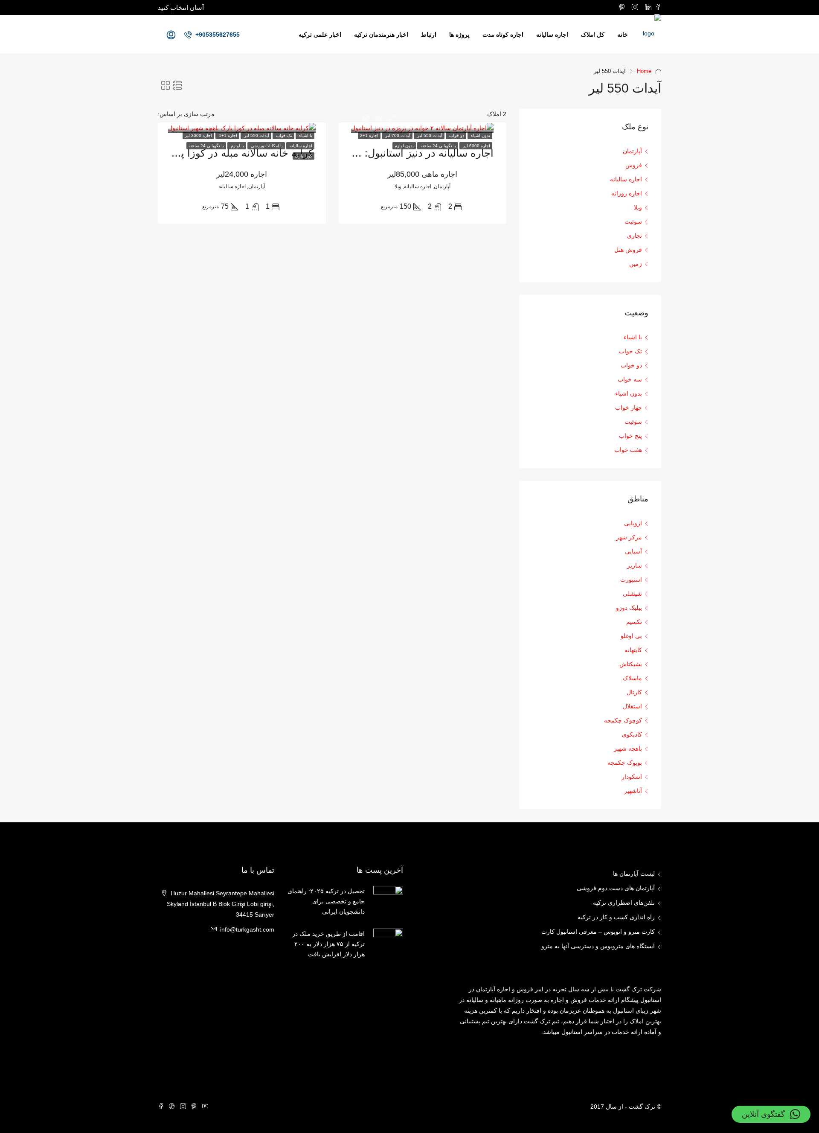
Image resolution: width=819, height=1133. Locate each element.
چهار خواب (628, 407)
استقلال (632, 706)
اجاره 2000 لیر (198, 135)
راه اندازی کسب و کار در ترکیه (616, 917)
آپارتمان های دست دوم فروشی (616, 888)
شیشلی (632, 593)
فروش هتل (628, 249)
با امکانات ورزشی (266, 145)
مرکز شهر (629, 537)
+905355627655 (217, 34)
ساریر (634, 565)
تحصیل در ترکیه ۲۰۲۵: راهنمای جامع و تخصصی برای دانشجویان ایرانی (326, 901)
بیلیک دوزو (629, 607)
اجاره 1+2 (369, 135)
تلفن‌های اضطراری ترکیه (624, 902)
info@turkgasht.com (247, 929)
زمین (635, 263)
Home (644, 71)
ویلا (638, 207)
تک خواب (283, 135)
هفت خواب (628, 449)
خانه (622, 34)
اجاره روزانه (626, 193)
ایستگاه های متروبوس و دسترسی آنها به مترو (598, 946)
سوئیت (633, 221)
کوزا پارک (303, 156)
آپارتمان (632, 151)
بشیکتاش (630, 664)
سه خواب (630, 379)
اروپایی (633, 523)
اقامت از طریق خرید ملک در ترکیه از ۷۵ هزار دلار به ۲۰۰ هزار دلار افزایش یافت (328, 944)
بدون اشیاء (480, 135)
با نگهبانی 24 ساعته (437, 145)
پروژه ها (459, 34)
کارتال (634, 692)
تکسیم (634, 621)
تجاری (634, 235)
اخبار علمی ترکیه (320, 34)
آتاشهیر (633, 790)
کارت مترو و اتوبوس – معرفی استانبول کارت (598, 931)
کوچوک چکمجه (623, 720)
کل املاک (592, 34)
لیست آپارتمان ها (634, 873)
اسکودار (632, 776)
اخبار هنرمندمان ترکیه (381, 34)
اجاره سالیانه (552, 34)
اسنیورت (631, 579)
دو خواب (456, 135)
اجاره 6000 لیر (476, 145)
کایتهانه (633, 650)
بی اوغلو (631, 635)
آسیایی (633, 551)
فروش (633, 165)
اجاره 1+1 (227, 135)
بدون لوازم (404, 145)
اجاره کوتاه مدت (502, 34)
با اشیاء (305, 135)
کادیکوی (632, 734)
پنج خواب (630, 435)
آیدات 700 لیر (397, 135)
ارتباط (428, 34)
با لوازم (236, 145)
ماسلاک (632, 678)
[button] (771, 1114)
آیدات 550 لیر (429, 135)
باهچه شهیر (628, 748)
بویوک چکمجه (624, 762)
